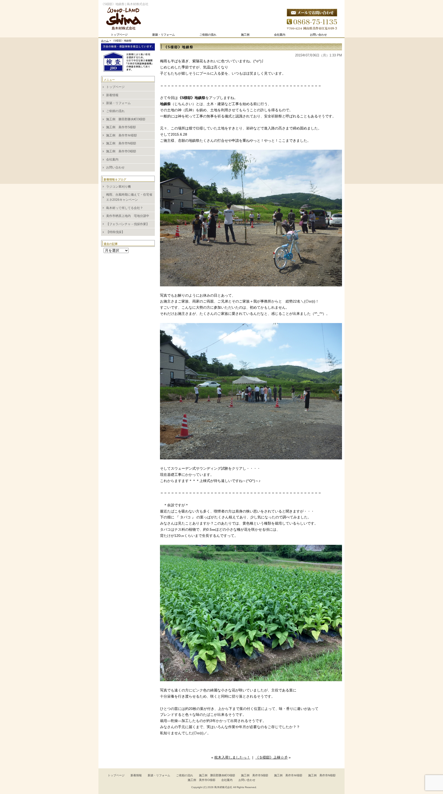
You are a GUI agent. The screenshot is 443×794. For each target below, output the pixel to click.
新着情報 (112, 95)
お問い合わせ (318, 34)
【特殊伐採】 (115, 232)
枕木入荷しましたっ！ (232, 757)
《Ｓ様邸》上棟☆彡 (271, 757)
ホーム (105, 40)
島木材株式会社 (223, 787)
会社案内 (279, 34)
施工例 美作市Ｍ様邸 (121, 135)
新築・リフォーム (163, 34)
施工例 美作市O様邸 (121, 151)
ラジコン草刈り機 (118, 186)
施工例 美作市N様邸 (121, 143)
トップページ (119, 34)
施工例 (245, 34)
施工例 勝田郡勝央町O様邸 (125, 119)
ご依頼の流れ (207, 34)
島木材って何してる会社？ (124, 208)
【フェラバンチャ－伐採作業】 (127, 224)
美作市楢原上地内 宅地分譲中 (127, 216)
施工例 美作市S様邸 (121, 127)
